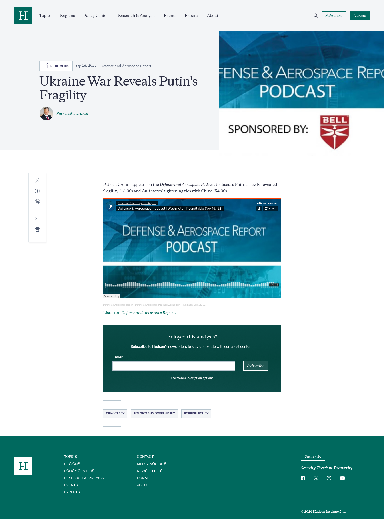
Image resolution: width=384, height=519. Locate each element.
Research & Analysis (136, 15)
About (212, 15)
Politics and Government (154, 413)
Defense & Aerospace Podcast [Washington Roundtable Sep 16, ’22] (170, 305)
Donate (144, 478)
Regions (67, 15)
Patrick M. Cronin (72, 113)
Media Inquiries (151, 463)
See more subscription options (192, 378)
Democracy (115, 413)
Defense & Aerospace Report (118, 305)
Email (117, 357)
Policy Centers (96, 15)
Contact (145, 456)
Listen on (139, 312)
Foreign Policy (196, 413)
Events (170, 15)
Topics (45, 15)
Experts (192, 15)
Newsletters (149, 471)
